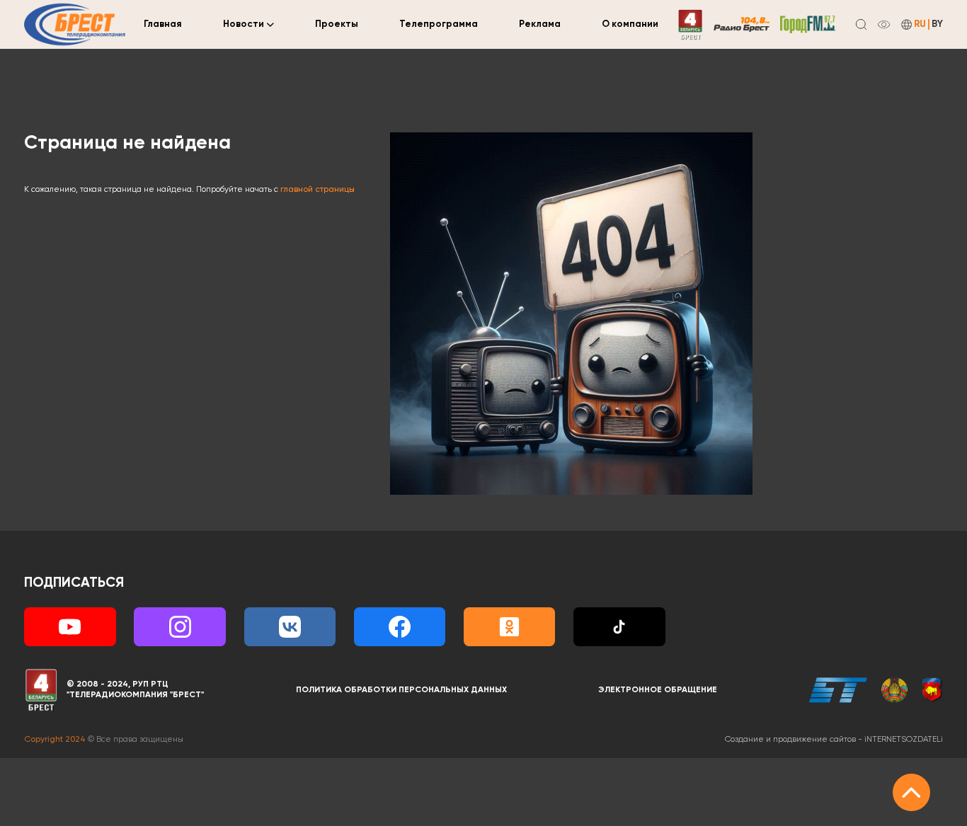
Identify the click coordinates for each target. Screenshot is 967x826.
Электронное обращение (657, 690)
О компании (630, 24)
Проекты (336, 24)
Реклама (540, 24)
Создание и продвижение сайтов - (834, 739)
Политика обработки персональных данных (401, 690)
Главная (163, 24)
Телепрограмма (438, 24)
